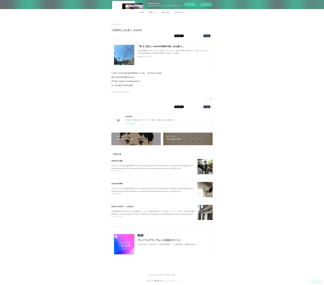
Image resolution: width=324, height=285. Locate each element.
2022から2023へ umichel (122, 206)
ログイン (205, 4)
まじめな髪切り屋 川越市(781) (120, 92)
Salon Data (165, 12)
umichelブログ (179, 12)
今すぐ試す (190, 4)
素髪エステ (153, 12)
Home (142, 12)
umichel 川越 (116, 160)
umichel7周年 (117, 183)
